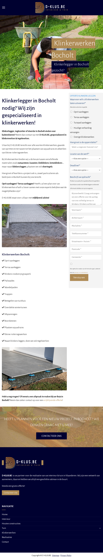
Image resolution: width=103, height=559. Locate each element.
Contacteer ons (10, 493)
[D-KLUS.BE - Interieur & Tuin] (51, 7)
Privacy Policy (65, 555)
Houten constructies (11, 523)
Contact (5, 542)
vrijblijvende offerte (53, 400)
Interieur (6, 519)
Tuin (4, 528)
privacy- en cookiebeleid (81, 272)
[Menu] (3, 7)
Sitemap (55, 555)
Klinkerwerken (9, 533)
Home (5, 514)
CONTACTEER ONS (51, 436)
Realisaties (7, 537)
